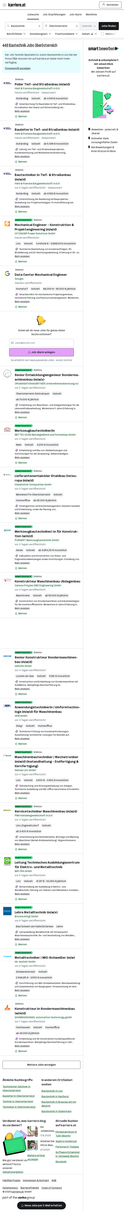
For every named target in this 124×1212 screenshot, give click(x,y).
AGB (54, 1180)
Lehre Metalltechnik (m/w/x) (36, 912)
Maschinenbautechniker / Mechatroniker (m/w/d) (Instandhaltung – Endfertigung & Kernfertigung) (46, 761)
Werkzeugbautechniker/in (35, 431)
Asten (19, 550)
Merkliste (91, 14)
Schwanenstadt (25, 971)
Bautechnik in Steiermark (56, 1111)
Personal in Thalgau (67, 1146)
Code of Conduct (51, 1187)
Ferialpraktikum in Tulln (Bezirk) (66, 1133)
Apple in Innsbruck (66, 1141)
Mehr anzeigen (22, 111)
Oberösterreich (46, 45)
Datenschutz (10, 1187)
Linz (18, 243)
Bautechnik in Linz (52, 1090)
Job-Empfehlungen (54, 14)
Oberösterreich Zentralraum (32, 393)
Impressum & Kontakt (36, 1180)
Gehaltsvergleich (13, 1172)
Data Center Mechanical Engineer (41, 275)
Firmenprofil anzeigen (18, 68)
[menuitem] (18, 34)
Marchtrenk (23, 595)
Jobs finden (108, 25)
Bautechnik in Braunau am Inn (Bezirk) (58, 1103)
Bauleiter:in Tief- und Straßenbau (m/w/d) (47, 130)
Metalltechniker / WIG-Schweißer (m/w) (45, 958)
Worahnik (61, 1161)
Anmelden (112, 4)
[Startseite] (17, 5)
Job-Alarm (75, 14)
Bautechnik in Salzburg (55, 1096)
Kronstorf (22, 288)
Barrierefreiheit (30, 1187)
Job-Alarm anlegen (43, 352)
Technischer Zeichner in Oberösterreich (16, 1088)
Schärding (22, 98)
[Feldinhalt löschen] (39, 26)
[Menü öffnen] (4, 5)
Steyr (19, 725)
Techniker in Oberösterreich (19, 1106)
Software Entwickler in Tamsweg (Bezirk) (68, 1154)
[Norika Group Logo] (19, 1198)
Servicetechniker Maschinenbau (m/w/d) (46, 811)
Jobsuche (33, 14)
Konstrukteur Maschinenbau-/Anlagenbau (47, 581)
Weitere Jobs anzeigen (41, 1064)
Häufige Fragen (12, 1180)
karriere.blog (36, 1121)
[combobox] (23, 26)
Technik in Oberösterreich (18, 1101)
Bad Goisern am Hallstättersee (34, 926)
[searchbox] (41, 343)
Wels (18, 444)
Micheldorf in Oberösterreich (33, 494)
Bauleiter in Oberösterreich (19, 1095)
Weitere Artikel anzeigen (36, 1157)
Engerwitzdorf (30, 825)
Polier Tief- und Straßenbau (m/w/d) (42, 84)
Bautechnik (17, 45)
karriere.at (68, 1125)
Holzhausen (23, 1027)
